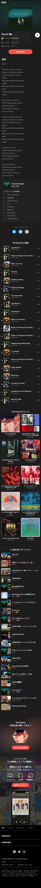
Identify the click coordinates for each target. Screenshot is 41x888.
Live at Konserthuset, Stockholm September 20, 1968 (10, 486)
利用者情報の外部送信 (8, 865)
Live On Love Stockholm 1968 (10, 538)
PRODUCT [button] (6, 836)
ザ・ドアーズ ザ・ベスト (30, 486)
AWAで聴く (20, 52)
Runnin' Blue (11, 213)
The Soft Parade (18, 184)
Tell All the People (13, 195)
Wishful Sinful (11, 216)
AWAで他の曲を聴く (20, 748)
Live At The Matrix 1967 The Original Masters (30, 512)
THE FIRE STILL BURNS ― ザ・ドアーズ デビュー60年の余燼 (30, 434)
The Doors (15, 38)
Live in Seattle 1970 (30, 460)
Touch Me (30, 828)
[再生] (37, 35)
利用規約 (4, 862)
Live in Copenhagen (10, 434)
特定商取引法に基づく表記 (25, 865)
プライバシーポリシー (16, 862)
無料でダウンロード (20, 785)
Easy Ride (10, 207)
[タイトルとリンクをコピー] (27, 232)
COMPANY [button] (6, 842)
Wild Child (10, 210)
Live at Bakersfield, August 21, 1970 (10, 512)
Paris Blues (30, 538)
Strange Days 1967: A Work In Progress (10, 460)
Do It (8, 204)
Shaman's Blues (12, 201)
